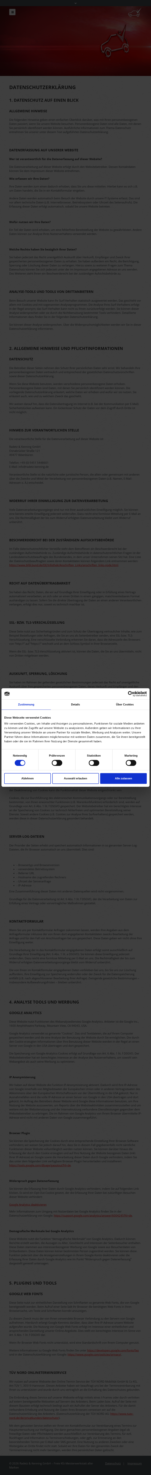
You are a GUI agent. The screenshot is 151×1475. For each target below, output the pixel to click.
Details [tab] (75, 704)
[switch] (57, 763)
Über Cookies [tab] (125, 704)
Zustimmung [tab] (26, 704)
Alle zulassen (123, 778)
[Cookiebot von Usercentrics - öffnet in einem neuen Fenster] (131, 694)
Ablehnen (27, 778)
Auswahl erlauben (75, 778)
